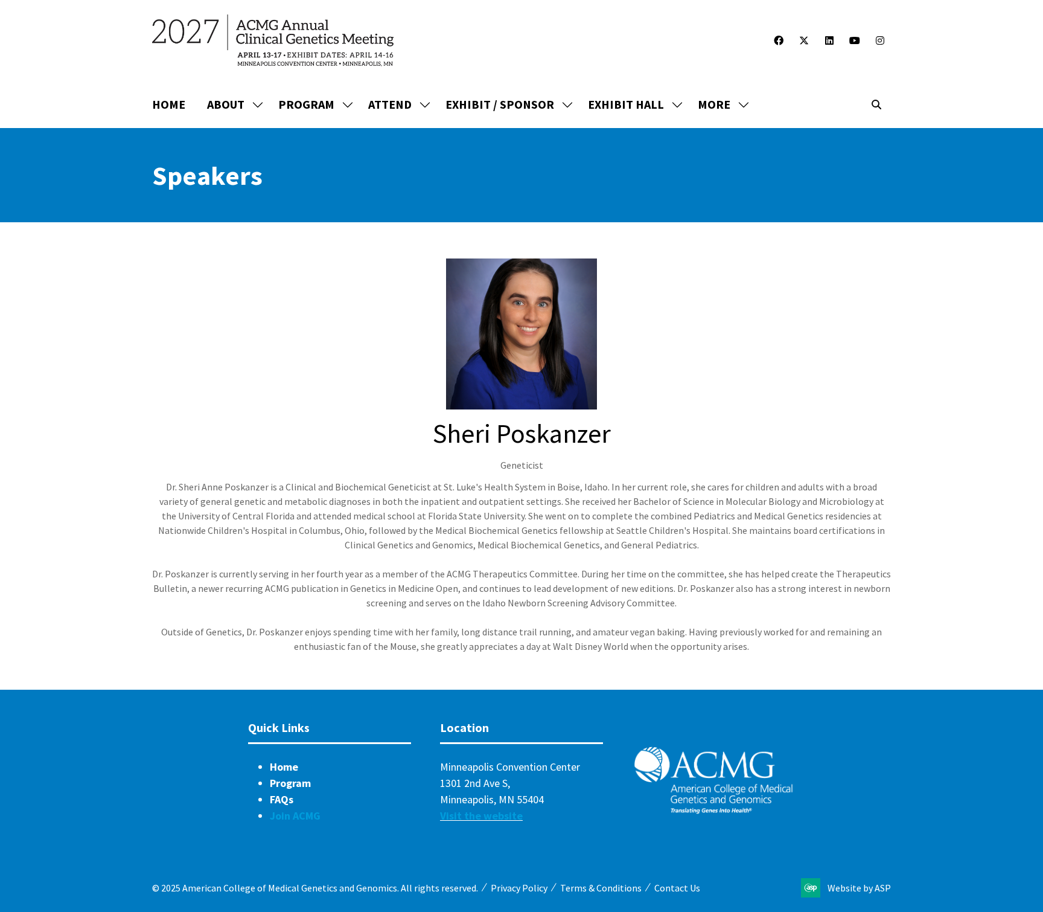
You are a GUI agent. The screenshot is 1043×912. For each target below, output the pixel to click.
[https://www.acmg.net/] (713, 811)
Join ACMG (295, 816)
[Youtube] (855, 40)
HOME (168, 104)
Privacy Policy (519, 888)
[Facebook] (778, 40)
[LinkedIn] (829, 40)
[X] (804, 40)
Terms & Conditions (601, 888)
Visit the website (481, 816)
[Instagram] (880, 40)
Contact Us (677, 888)
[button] (720, 104)
